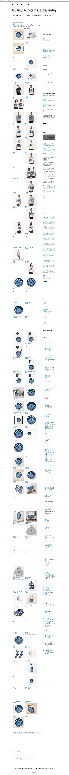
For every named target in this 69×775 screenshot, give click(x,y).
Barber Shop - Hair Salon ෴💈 (49, 382)
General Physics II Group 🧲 (48, 348)
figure (49, 261)
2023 (44, 303)
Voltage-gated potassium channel (49, 421)
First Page (50, 239)
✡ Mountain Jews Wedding (48, 449)
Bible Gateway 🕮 (47, 469)
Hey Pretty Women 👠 (48, 397)
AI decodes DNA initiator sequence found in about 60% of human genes (23, 757)
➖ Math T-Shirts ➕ (47, 627)
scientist (43, 270)
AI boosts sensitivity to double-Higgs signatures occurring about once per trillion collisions (49, 148)
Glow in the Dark (47, 396)
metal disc (47, 266)
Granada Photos (47, 520)
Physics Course (50, 248)
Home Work (44, 223)
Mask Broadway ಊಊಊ (48, 535)
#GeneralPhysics (50, 227)
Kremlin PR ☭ (46, 529)
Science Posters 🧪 (47, 596)
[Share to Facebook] (32, 732)
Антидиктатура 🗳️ (47, 611)
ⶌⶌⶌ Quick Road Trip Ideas (48, 618)
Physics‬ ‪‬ (47, 250)
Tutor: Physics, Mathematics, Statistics (50, 605)
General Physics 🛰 (21, 4)
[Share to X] (31, 732)
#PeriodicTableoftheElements (46, 229)
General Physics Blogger (51, 95)
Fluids (53, 239)
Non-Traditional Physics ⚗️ (48, 643)
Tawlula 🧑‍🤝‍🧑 (46, 645)
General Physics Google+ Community (48, 55)
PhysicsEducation (52, 249)
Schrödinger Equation (50, 253)
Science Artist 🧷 (47, 594)
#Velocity (53, 221)
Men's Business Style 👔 (48, 540)
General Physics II (45, 67)
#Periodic (46, 228)
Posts (44, 38)
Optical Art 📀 (46, 560)
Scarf (46, 253)
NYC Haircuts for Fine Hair (46, 245)
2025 (44, 301)
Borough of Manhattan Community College (48, 107)
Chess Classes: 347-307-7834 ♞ (49, 487)
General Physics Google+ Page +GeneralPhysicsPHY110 (47, 57)
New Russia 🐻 (47, 405)
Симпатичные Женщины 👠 (49, 429)
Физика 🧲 (46, 368)
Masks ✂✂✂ (46, 536)
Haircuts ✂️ (46, 522)
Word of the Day (47, 610)
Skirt (43, 254)
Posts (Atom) (18, 751)
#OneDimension (48, 221)
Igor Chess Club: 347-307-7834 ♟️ (49, 526)
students (47, 272)
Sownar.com (46, 415)
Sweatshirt (44, 255)
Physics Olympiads (34, 15)
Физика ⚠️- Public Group (48, 614)
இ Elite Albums (47, 626)
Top (54, 256)
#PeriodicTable (51, 228)
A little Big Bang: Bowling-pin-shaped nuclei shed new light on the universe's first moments (49, 153)
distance (52, 260)
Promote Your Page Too (45, 65)
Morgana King (46, 404)
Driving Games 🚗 (47, 496)
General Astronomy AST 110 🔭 (49, 347)
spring (47, 226)
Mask (47, 243)
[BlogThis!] (30, 732)
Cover (46, 237)
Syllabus (47, 255)
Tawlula (46, 377)
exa (44, 261)
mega (43, 266)
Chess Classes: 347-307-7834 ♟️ (49, 488)
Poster (51, 250)
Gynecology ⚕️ (47, 521)
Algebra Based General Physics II (46, 15)
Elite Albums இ (47, 390)
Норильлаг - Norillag (47, 423)
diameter (46, 260)
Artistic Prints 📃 (47, 649)
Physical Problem (45, 248)
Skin (54, 253)
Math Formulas (51, 243)
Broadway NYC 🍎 (47, 472)
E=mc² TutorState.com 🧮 (48, 388)
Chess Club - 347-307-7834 (48, 489)
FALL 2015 (46, 239)
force (51, 261)
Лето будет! (46, 612)
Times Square (46, 603)
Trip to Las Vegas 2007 (48, 604)
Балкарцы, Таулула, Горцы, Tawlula (50, 644)
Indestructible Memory (48, 357)
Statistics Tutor (47, 416)
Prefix (46, 251)
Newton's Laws (49, 223)
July (44, 310)
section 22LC (49, 270)
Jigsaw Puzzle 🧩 (47, 528)
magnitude (53, 264)
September (45, 309)
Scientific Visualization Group (49, 374)
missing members (52, 266)
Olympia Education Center (48, 406)
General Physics (45, 63)
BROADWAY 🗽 (47, 471)
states (51, 271)
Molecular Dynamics (47, 244)
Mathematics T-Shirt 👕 (48, 637)
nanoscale (44, 267)
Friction (47, 240)
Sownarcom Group (47, 375)
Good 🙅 (46, 519)
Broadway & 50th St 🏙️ (48, 470)
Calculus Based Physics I (46, 233)
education (44, 226)
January (45, 313)
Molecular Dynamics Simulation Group (50, 359)
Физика (46, 613)
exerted (47, 261)
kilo (47, 264)
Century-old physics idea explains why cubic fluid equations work (48, 146)
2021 (44, 315)
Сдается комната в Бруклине (49, 428)
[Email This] (29, 732)
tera (50, 272)
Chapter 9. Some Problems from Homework (51, 175)
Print (51, 251)
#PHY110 (54, 227)
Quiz (49, 220)
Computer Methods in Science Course (50, 342)
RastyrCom (46, 580)
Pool (49, 250)
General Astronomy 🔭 (48, 392)
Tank (51, 255)
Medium (46, 539)
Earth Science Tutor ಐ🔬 (48, 389)
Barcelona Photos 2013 (48, 468)
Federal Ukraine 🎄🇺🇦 (48, 509)
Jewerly (46, 399)
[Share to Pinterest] (33, 732)
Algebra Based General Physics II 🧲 (50, 461)
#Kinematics (52, 220)
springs (48, 271)
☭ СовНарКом (47, 440)
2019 (44, 317)
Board (46, 232)
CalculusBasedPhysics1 (51, 234)
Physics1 (47, 249)
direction (49, 260)
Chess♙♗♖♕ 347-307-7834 (49, 495)
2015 (44, 322)
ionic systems (45, 264)
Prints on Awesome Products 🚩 (49, 650)
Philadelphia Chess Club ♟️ (48, 407)
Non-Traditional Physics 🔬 (48, 642)
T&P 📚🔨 (46, 602)
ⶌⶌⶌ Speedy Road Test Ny (48, 625)
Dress (52, 237)
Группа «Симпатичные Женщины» (50, 370)
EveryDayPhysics (45, 220)
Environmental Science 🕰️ (48, 502)
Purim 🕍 (46, 579)
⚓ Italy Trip (46, 442)
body (50, 259)
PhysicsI (44, 250)
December (45, 305)
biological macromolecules (46, 259)
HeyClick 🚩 (46, 398)
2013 (44, 324)
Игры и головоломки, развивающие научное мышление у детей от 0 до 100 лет (50, 344)
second (46, 270)
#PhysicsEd (52, 229)
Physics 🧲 (46, 565)
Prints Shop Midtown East (48, 572)
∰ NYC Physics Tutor (48, 434)
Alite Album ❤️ (47, 462)
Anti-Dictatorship (47, 381)
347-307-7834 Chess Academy (49, 454)
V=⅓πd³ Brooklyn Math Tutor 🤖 (49, 606)
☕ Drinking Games (47, 439)
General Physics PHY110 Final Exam (48, 162)
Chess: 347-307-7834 (48, 494)
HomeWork (44, 218)
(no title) (44, 195)
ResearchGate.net (46, 60)
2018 (44, 318)
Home (14, 15)
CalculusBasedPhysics (45, 234)
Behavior (44, 232)
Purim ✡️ (46, 578)
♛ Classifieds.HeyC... (48, 441)
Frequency (44, 240)
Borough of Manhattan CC (51, 232)
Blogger (36, 772)
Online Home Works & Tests (26, 15)
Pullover (54, 251)
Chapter (44, 222)
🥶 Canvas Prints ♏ (47, 185)
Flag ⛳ (46, 510)
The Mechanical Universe (50, 256)
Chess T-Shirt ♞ (47, 634)
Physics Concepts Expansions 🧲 (49, 367)
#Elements (53, 226)
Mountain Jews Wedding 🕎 (48, 546)
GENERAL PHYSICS (46, 180)
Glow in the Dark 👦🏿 (47, 518)
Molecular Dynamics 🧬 (48, 544)
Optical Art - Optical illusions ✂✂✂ (49, 559)
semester (53, 270)
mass (43, 265)
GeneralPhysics (50, 218)
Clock (44, 237)
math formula (48, 265)
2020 (44, 316)
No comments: (26, 732)
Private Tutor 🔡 (47, 573)
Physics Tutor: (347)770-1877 (49, 566)
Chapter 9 (47, 222)
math (45, 265)
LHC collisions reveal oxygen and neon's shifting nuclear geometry (49, 144)
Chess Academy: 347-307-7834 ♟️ (49, 486)
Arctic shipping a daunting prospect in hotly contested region (22, 758)
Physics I (39, 15)
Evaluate (52, 238)
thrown (52, 272)
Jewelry (46, 358)
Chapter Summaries (18, 15)
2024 (44, 302)
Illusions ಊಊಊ (47, 527)
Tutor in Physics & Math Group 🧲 (49, 369)
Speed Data (49, 254)
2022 (44, 304)
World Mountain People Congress (49, 422)
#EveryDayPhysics (45, 227)
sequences (44, 271)
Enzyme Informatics (47, 391)
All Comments (46, 278)
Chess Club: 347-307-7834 (48, 490)
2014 (44, 323)
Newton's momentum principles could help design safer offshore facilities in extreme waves (49, 150)
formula (54, 261)
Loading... (44, 328)
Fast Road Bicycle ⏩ (47, 508)
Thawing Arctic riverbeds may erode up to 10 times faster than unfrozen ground (24, 759)
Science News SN (47, 595)
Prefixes (49, 251)
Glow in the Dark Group (48, 350)
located (50, 264)
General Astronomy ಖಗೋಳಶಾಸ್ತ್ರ (49, 635)
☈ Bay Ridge (46, 438)
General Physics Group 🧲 (48, 349)
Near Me (46, 547)
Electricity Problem (47, 238)
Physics (44, 217)
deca (43, 260)
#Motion (44, 221)
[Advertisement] (26, 742)
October (45, 308)
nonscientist (53, 267)
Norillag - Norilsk (47, 360)
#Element (50, 226)
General (49, 240)
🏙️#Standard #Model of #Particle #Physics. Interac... (48, 312)
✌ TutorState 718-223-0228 (48, 448)
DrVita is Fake (46, 497)
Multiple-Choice (52, 244)
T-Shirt (49, 255)
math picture (52, 265)
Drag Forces (49, 237)
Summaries (53, 254)
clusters (53, 259)
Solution (46, 254)
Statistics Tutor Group (47, 376)
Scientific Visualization (48, 414)
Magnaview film (44, 243)
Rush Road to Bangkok (48, 586)
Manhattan (46, 534)
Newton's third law (52, 245)
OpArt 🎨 (46, 558)
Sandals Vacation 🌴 (47, 589)
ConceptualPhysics (52, 222)
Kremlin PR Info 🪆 (47, 530)
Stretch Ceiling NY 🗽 (48, 417)
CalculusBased (52, 233)
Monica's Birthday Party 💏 (48, 545)
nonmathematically (48, 267)
